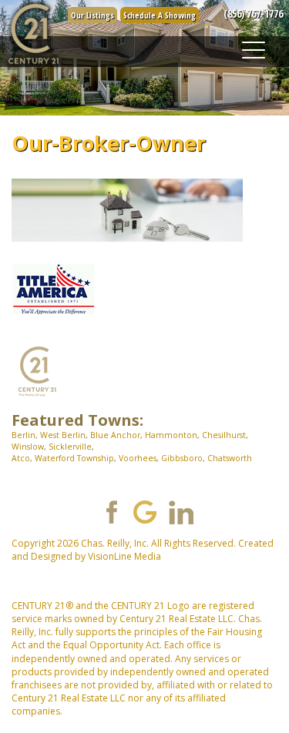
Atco (21, 458)
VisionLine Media (124, 556)
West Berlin (63, 435)
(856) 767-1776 (253, 13)
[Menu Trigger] (253, 50)
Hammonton (171, 435)
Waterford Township (74, 458)
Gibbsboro (182, 458)
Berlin (23, 435)
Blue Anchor (115, 435)
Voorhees (137, 458)
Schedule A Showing (159, 15)
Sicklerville (70, 446)
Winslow (28, 446)
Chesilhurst (224, 435)
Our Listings (92, 15)
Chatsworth (229, 458)
